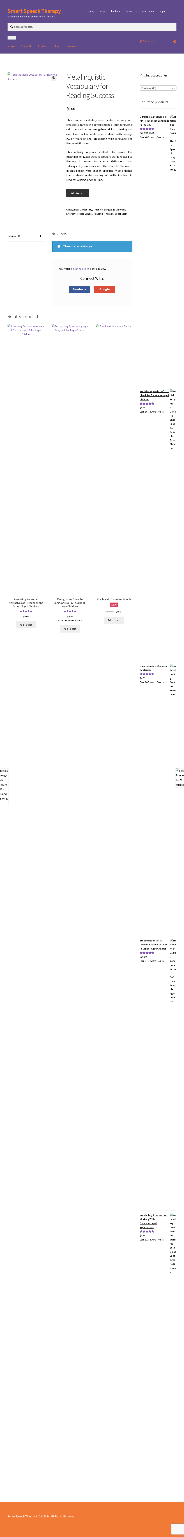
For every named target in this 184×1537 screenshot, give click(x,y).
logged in (80, 268)
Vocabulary (121, 213)
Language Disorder (114, 209)
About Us (26, 46)
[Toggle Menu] (12, 38)
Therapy (108, 213)
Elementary (85, 209)
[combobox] (158, 88)
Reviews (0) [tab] (14, 236)
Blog (91, 11)
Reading (98, 213)
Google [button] (104, 289)
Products (43, 46)
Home (11, 46)
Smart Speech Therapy (34, 11)
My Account (148, 11)
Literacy (70, 213)
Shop (102, 11)
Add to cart (77, 193)
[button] (53, 78)
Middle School (84, 213)
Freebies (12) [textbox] (157, 88)
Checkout (115, 11)
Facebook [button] (79, 289)
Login (162, 11)
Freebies (98, 209)
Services (71, 46)
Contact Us (131, 11)
